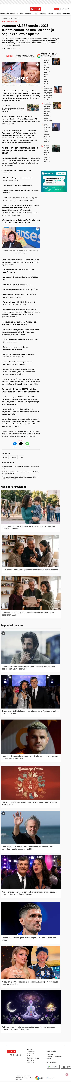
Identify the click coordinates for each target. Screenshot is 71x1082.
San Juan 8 (30, 1060)
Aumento (16, 18)
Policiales (50, 13)
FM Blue (29, 1056)
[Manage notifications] (67, 1074)
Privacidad (50, 1054)
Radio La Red (65, 9)
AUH (21, 457)
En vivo (56, 9)
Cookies (49, 1059)
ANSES (10, 18)
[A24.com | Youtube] (17, 1055)
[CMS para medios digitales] (49, 1078)
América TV (30, 1062)
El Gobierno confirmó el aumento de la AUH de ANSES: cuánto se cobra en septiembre (13, 109)
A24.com (29, 1050)
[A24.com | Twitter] (11, 1055)
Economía (28, 13)
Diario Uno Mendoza (33, 1058)
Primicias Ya (43, 13)
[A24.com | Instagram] (14, 1055)
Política (22, 13)
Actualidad (35, 13)
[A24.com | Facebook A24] (8, 1055)
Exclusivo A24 (14, 13)
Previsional (58, 13)
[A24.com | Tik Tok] (20, 1055)
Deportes (65, 13)
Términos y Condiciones (54, 1056)
